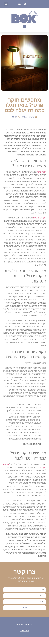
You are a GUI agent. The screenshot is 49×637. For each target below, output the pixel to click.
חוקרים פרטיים (39, 217)
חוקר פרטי (41, 172)
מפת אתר (24, 630)
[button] (6, 4)
